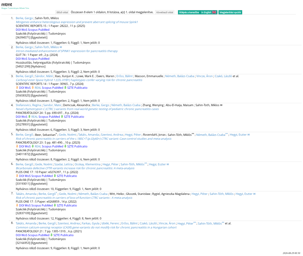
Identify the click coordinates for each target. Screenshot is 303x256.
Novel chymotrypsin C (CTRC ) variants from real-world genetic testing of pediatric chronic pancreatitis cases (87, 109)
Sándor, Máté (44, 76)
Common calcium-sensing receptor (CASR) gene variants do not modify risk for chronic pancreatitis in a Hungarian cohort (96, 227)
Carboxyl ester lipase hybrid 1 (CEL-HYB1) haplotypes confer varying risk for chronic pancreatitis (79, 80)
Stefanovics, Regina (28, 105)
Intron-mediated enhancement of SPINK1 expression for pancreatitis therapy (66, 51)
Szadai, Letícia (63, 164)
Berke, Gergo (24, 18)
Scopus (33, 30)
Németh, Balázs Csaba (179, 76)
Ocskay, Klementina (87, 164)
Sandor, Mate (52, 105)
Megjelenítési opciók (230, 12)
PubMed (43, 30)
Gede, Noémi (67, 135)
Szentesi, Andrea (112, 135)
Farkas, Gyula (90, 223)
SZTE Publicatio (77, 88)
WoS (24, 30)
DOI (18, 30)
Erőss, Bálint (124, 76)
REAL (38, 88)
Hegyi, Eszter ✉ (240, 135)
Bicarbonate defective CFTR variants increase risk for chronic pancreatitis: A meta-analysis (75, 168)
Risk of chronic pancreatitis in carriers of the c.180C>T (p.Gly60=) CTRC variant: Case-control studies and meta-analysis (93, 139)
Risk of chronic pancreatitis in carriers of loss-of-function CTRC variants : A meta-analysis (74, 198)
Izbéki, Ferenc (110, 223)
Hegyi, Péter (133, 135)
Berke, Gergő (24, 76)
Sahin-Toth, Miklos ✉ (48, 47)
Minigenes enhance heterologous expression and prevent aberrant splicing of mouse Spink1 (77, 22)
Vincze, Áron (204, 76)
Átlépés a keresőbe (189, 12)
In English (206, 12)
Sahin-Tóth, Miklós (134, 164)
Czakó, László (223, 76)
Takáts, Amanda (88, 135)
